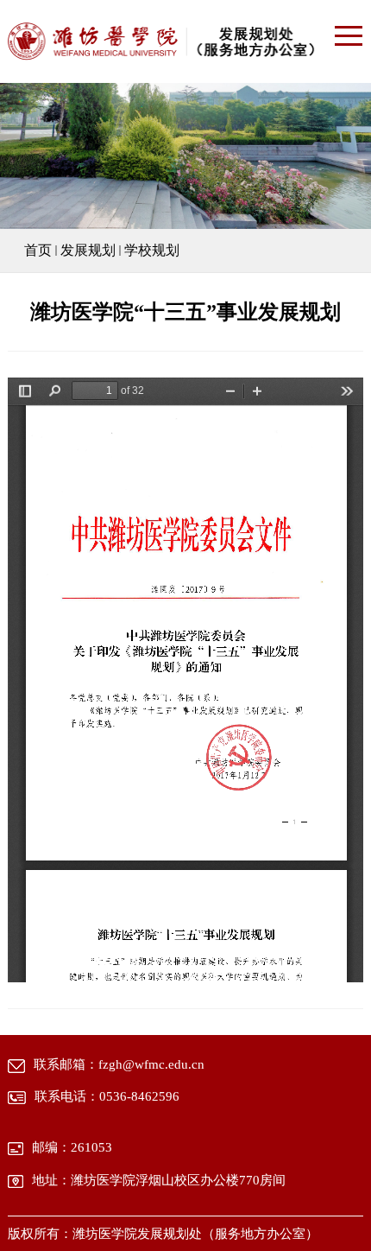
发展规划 (88, 250)
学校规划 (151, 250)
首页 (38, 250)
